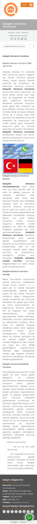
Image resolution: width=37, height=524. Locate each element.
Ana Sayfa (11, 32)
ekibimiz (30, 285)
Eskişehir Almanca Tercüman (18, 35)
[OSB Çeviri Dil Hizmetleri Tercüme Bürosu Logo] (11, 9)
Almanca (25, 32)
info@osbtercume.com (20, 502)
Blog (18, 32)
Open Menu (30, 5)
